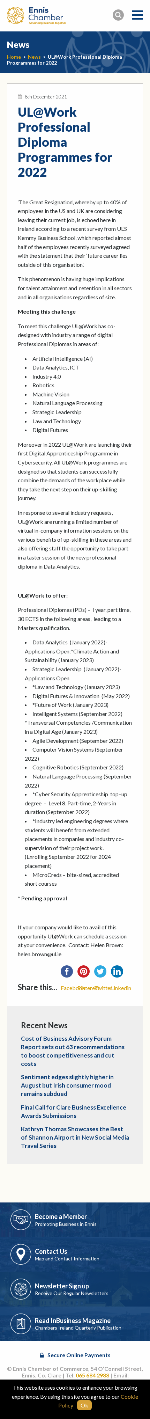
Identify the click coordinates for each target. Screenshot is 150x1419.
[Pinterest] (85, 973)
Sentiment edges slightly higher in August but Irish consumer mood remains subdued (67, 1085)
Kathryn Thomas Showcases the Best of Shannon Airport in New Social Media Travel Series (75, 1137)
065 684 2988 (92, 1375)
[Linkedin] (119, 973)
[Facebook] (69, 973)
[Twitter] (102, 973)
